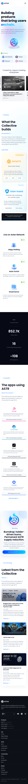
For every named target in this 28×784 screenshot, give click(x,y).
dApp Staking (4, 736)
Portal (2, 734)
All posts (4, 577)
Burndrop (3, 750)
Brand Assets (4, 772)
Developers (4, 760)
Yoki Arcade (7, 726)
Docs (2, 762)
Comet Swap (4, 738)
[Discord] (18, 713)
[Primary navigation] (25, 3)
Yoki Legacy (7, 728)
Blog (2, 756)
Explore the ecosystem (7, 393)
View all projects (13, 498)
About (2, 768)
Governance (4, 748)
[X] (25, 713)
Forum (2, 758)
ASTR (2, 744)
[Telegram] (21, 713)
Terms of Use (23, 779)
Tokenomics (4, 746)
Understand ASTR (13, 552)
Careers (3, 770)
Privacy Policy (4, 781)
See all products (6, 133)
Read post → (6, 618)
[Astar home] (11, 3)
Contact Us (4, 774)
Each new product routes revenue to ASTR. (14, 218)
